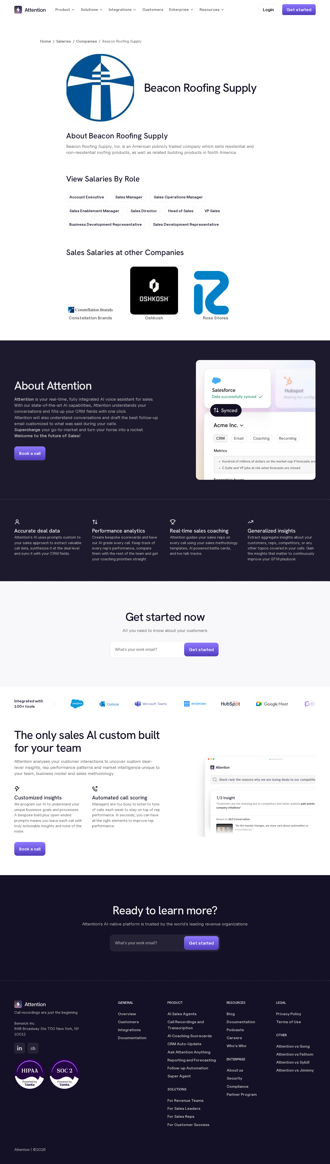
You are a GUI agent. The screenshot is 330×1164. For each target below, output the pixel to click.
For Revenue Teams (185, 1100)
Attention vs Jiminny (295, 1070)
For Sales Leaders (184, 1108)
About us (235, 1070)
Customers (152, 9)
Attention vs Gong (293, 1046)
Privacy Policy (288, 1014)
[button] (65, 9)
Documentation (132, 1038)
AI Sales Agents (182, 1014)
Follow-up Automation (187, 1068)
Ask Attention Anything (188, 1052)
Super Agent (179, 1076)
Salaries (63, 41)
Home (45, 41)
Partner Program (242, 1094)
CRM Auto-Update (184, 1044)
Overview (127, 1014)
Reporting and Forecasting (191, 1060)
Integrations (129, 1030)
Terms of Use (288, 1022)
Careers (234, 1038)
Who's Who (236, 1046)
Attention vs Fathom (294, 1054)
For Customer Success (188, 1124)
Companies (86, 41)
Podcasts (235, 1030)
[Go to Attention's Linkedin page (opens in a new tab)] (19, 1048)
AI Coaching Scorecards (189, 1036)
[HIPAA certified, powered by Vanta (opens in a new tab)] (29, 1073)
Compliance (238, 1086)
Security (234, 1078)
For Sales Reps (180, 1116)
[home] (30, 10)
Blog (231, 1014)
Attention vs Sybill (292, 1062)
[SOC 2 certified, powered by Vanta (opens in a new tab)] (64, 1073)
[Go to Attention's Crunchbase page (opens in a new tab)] (33, 1048)
